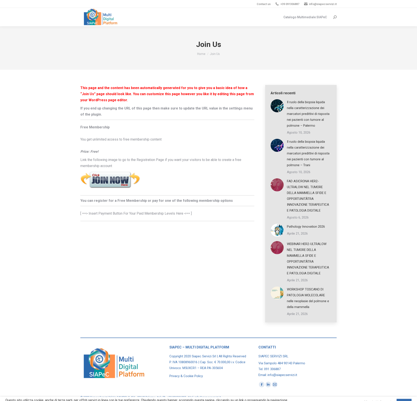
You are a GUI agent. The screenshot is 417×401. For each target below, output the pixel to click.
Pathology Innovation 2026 (306, 227)
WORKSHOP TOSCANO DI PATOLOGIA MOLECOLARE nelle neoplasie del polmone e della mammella (308, 298)
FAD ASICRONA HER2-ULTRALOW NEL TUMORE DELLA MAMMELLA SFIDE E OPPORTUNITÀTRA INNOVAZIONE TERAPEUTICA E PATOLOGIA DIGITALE (308, 195)
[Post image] (277, 105)
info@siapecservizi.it (323, 4)
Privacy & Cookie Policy (186, 376)
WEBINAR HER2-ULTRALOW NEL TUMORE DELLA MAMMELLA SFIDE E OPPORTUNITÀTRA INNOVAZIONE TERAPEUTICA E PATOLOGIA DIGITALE (308, 258)
